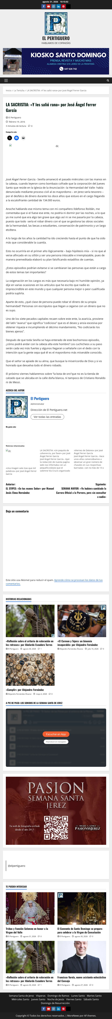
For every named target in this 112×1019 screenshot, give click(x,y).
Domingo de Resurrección (55, 1003)
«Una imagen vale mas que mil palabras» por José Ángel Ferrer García (21, 471)
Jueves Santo (38, 999)
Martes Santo (94, 995)
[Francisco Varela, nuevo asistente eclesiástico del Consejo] (81, 957)
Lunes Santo (78, 995)
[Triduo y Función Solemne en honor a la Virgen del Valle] (30, 908)
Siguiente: (81, 490)
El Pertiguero (14, 117)
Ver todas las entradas (47, 417)
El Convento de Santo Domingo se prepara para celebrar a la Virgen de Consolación (79, 930)
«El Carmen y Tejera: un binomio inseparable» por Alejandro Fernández (77, 643)
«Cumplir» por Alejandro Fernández (25, 690)
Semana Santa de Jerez (21, 995)
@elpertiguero (16, 866)
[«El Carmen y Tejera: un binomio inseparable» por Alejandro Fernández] (81, 621)
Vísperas (41, 995)
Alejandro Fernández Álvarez (71, 649)
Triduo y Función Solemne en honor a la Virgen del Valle (27, 930)
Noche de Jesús (55, 999)
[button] (6, 80)
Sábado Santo (91, 999)
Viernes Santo (74, 999)
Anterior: (30, 488)
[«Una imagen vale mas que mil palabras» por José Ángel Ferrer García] (21, 458)
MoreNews (73, 1015)
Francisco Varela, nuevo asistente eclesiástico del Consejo (81, 979)
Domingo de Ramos (58, 995)
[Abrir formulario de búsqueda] (108, 80)
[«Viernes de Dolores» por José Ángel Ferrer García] (91, 459)
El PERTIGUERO (56, 38)
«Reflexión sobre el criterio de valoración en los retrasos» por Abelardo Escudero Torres (29, 643)
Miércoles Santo (20, 999)
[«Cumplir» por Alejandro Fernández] (30, 669)
